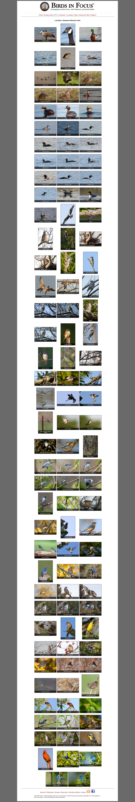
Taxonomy (62, 15)
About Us (43, 792)
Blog (88, 15)
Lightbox (93, 15)
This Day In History (74, 792)
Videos (76, 15)
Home (41, 15)
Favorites (57, 792)
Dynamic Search (48, 15)
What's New (64, 792)
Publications (50, 792)
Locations (70, 15)
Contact (83, 792)
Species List (82, 15)
